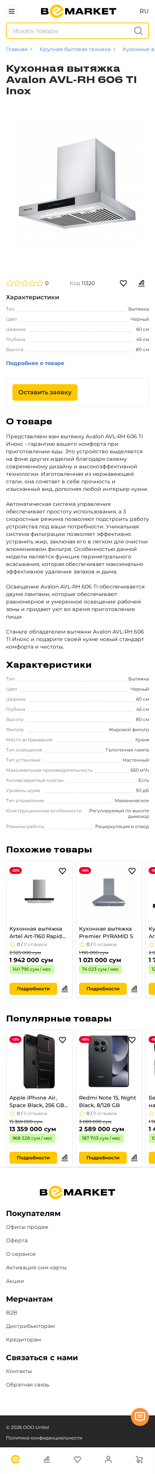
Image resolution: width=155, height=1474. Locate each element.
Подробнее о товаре (35, 363)
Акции (15, 1281)
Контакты (19, 1371)
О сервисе (21, 1254)
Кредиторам (23, 1339)
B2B (11, 1312)
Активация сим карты (36, 1267)
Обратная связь (27, 1384)
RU (144, 11)
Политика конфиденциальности (44, 1438)
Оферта (16, 1240)
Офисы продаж (27, 1227)
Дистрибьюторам (30, 1326)
